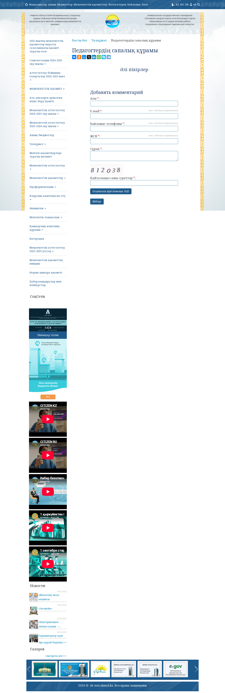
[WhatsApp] (99, 57)
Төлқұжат (37, 144)
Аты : (94, 98)
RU (182, 4)
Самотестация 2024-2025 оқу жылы (46, 61)
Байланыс (134, 4)
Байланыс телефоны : (134, 124)
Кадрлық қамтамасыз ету (48, 195)
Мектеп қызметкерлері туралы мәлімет (45, 154)
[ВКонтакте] (74, 57)
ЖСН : (134, 136)
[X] (89, 57)
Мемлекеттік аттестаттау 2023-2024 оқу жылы (47, 124)
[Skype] (104, 57)
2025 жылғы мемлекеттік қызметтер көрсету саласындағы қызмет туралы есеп (46, 46)
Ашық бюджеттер (60, 4)
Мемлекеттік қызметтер (90, 4)
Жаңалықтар (38, 4)
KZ (177, 4)
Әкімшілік (37, 208)
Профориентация (42, 187)
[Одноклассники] (79, 57)
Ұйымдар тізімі (48, 335)
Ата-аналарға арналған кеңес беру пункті (46, 99)
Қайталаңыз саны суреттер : (113, 178)
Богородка (37, 238)
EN (186, 4)
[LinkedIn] (94, 57)
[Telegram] (109, 57)
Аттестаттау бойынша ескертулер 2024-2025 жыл (47, 74)
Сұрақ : (96, 149)
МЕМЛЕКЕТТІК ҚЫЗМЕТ (46, 88)
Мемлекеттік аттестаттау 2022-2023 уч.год (47, 249)
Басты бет (79, 40)
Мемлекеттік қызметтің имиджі (46, 261)
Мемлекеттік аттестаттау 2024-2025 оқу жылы (47, 111)
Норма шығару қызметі (46, 272)
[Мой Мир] (84, 57)
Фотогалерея (117, 4)
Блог (145, 4)
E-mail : (134, 111)
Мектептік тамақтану (45, 217)
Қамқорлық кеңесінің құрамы (44, 227)
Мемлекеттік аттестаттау (47, 165)
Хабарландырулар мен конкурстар (45, 283)
